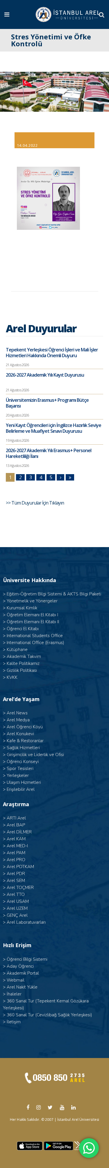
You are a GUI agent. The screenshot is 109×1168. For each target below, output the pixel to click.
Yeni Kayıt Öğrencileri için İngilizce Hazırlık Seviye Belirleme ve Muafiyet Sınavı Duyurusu (53, 428)
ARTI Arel (16, 818)
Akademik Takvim (24, 656)
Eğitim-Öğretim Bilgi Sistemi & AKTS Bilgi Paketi (54, 594)
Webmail (15, 980)
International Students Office (35, 636)
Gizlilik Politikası (22, 670)
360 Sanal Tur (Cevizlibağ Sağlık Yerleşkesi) (49, 1015)
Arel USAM (18, 901)
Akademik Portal (23, 973)
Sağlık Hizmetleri (23, 748)
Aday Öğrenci (20, 966)
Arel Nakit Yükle (22, 987)
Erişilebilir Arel (21, 789)
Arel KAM (16, 839)
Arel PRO (16, 860)
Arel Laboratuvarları (26, 922)
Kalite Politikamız (23, 663)
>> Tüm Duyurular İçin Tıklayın (35, 503)
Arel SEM (16, 880)
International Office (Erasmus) (35, 643)
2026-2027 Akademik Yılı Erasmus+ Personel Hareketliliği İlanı (48, 453)
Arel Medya (18, 720)
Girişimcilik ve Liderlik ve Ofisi (35, 755)
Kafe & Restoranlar (25, 741)
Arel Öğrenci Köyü (25, 727)
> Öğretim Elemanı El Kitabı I (30, 615)
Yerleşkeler (18, 775)
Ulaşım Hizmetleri (24, 782)
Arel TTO (16, 894)
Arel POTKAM (20, 867)
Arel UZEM (17, 908)
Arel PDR (16, 874)
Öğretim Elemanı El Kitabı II (33, 622)
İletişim (14, 1022)
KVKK (12, 677)
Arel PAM (16, 853)
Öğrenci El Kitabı (23, 629)
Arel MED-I (17, 846)
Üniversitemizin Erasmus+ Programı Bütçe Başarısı (47, 403)
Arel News (17, 713)
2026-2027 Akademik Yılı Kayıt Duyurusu (45, 375)
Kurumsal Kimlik (22, 608)
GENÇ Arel (17, 915)
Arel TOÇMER (20, 887)
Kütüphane (17, 649)
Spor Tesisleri (20, 768)
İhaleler (14, 994)
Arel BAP (16, 825)
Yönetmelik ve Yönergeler (32, 601)
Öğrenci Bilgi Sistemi (27, 959)
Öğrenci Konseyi (23, 761)
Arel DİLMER (19, 832)
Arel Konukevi (20, 734)
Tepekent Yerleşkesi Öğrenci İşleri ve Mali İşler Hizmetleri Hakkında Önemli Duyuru (52, 352)
